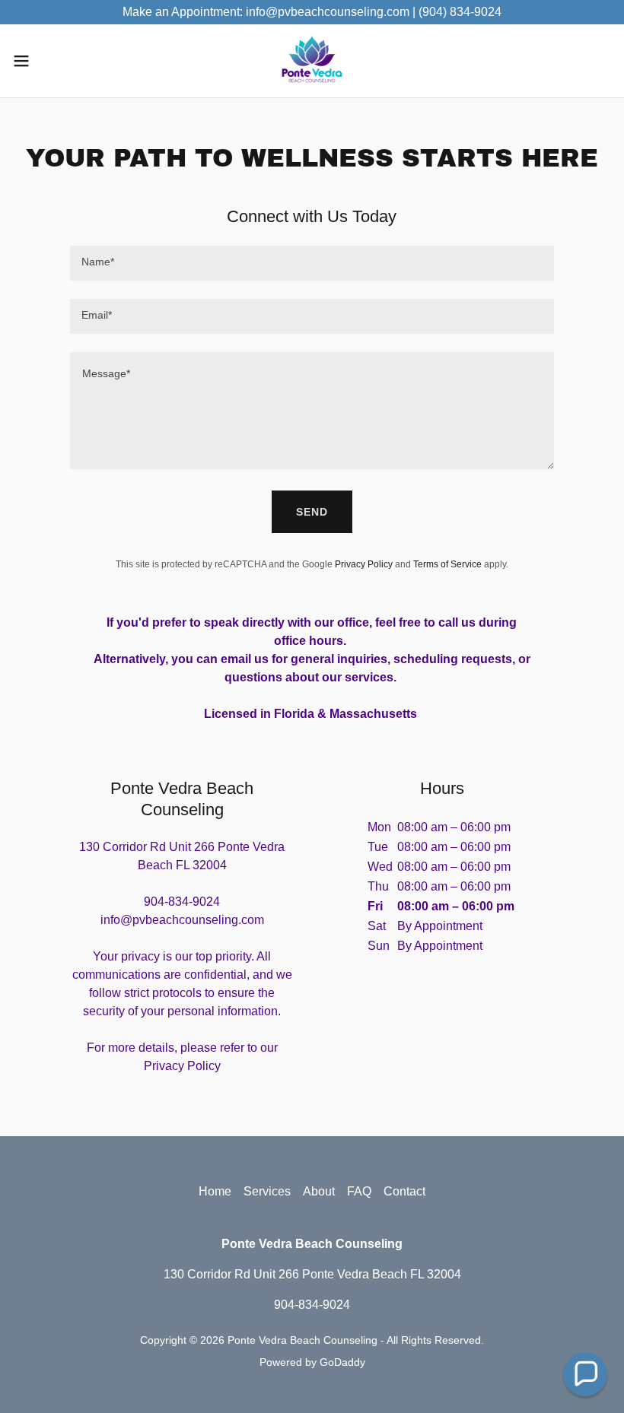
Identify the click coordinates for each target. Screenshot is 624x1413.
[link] (312, 60)
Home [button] (215, 1191)
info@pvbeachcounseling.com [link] (182, 919)
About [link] (319, 1191)
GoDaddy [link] (342, 1362)
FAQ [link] (359, 1191)
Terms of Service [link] (447, 564)
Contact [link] (404, 1191)
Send (312, 512)
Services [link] (267, 1191)
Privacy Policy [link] (364, 564)
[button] (52, 61)
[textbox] (311, 263)
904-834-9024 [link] (182, 901)
